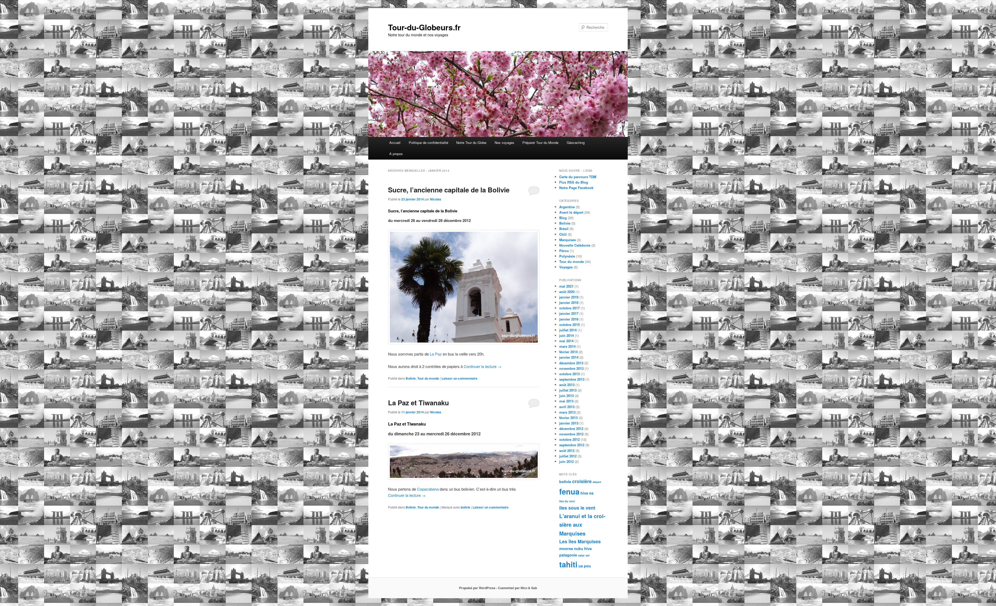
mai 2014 (566, 340)
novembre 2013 (571, 368)
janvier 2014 (568, 357)
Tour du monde (428, 378)
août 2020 (567, 291)
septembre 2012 (571, 444)
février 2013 (568, 417)
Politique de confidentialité (428, 142)
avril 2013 (567, 406)
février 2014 (568, 351)
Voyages (566, 266)
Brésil (564, 228)
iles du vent (567, 501)
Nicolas (435, 199)
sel (588, 555)
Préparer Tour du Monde (540, 142)
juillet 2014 (568, 330)
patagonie (568, 555)
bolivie (465, 507)
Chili (563, 234)
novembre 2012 (571, 433)
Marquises (567, 239)
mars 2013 (567, 412)
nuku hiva (583, 548)
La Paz (436, 354)
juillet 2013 (568, 390)
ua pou (584, 566)
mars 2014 (567, 346)
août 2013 (567, 384)
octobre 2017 (569, 307)
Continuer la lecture (482, 366)
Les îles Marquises (580, 541)
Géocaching (576, 142)
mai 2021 (566, 286)
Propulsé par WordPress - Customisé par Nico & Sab (498, 588)
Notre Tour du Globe (471, 142)
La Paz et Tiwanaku (418, 402)
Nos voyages (504, 142)
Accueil (394, 142)
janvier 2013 (568, 423)
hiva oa (586, 493)
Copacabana (428, 489)
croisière (582, 481)
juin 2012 (566, 461)
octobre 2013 (569, 373)
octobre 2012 (569, 439)
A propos (396, 153)
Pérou (564, 250)
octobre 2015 (569, 324)
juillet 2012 (568, 456)
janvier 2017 (568, 313)
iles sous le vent (577, 507)
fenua (569, 491)
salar (581, 555)
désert (597, 482)
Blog (563, 217)
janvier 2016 (568, 319)
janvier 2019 (568, 297)
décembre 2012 (571, 428)
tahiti (568, 564)
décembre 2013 (571, 362)
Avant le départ (571, 212)
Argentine (567, 206)
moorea (566, 548)
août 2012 (567, 450)
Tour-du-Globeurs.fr (424, 27)
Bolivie (411, 378)
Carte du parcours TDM (577, 176)
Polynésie (567, 256)
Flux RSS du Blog (573, 182)
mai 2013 (566, 401)
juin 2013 (566, 395)
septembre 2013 (571, 379)
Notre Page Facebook (576, 187)
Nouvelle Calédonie (574, 245)
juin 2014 (566, 335)
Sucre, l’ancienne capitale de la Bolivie (448, 189)
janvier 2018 (568, 302)
